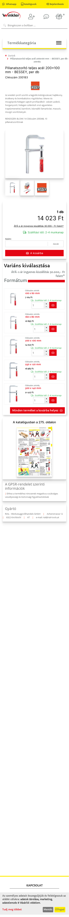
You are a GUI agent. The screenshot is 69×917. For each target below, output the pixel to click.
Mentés (48, 909)
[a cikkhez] (14, 299)
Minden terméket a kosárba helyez (35, 410)
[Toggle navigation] (59, 42)
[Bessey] (35, 85)
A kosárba (36, 253)
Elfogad (59, 909)
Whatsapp (11, 4)
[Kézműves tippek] (46, 16)
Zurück (11, 55)
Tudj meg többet (12, 909)
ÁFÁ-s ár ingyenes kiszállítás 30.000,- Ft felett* (39, 226)
